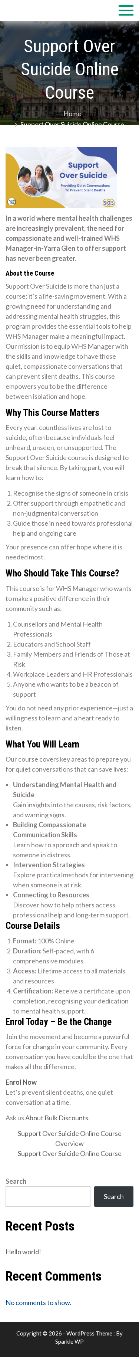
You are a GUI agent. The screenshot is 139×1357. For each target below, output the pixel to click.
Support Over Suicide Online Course (70, 1133)
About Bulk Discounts (56, 1118)
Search (16, 1181)
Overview (69, 1143)
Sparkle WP (69, 1341)
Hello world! (23, 1252)
